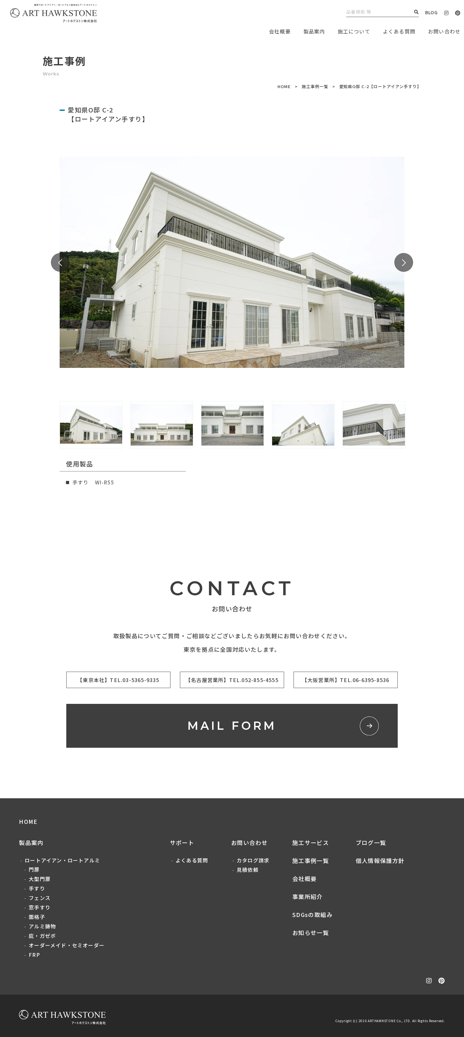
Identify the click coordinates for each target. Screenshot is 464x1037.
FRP (34, 954)
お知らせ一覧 (310, 932)
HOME (284, 86)
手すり (37, 888)
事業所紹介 (307, 896)
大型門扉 (40, 879)
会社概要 (304, 878)
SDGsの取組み (312, 914)
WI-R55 (104, 482)
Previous (60, 262)
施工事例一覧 (315, 86)
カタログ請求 (253, 860)
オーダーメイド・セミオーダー (66, 945)
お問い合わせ (249, 842)
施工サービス (310, 842)
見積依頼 (248, 869)
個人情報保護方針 (380, 860)
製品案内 (314, 31)
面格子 (37, 916)
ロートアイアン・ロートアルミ (62, 860)
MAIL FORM (232, 726)
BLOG (431, 12)
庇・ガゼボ (42, 935)
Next (403, 262)
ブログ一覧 (371, 842)
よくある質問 (399, 31)
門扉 (34, 869)
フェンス (40, 898)
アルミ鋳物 (42, 926)
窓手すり (40, 907)
